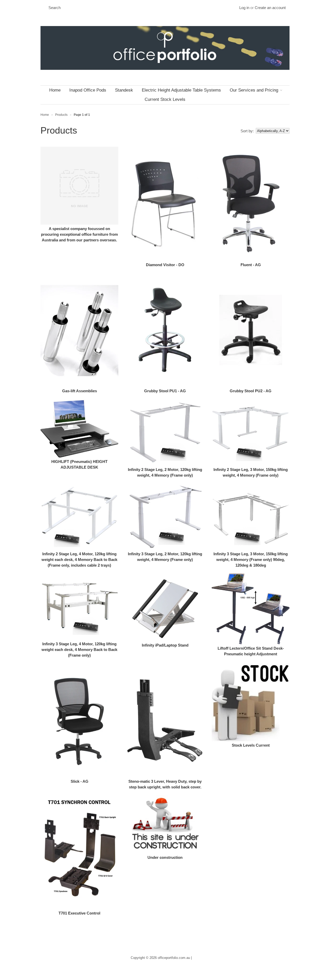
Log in (244, 7)
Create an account (270, 7)
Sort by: (247, 131)
